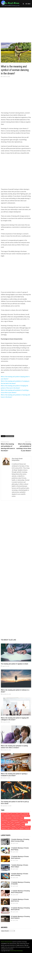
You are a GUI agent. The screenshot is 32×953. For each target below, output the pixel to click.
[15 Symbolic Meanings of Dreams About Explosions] (5, 857)
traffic (8, 828)
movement (18, 824)
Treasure (13, 828)
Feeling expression (14, 820)
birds (21, 813)
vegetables (21, 828)
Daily (3, 818)
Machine (3, 824)
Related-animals (24, 826)
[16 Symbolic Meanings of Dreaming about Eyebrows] (5, 908)
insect (5, 822)
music (23, 824)
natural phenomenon (6, 826)
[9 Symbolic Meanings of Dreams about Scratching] (5, 874)
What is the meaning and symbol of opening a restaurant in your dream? (14, 774)
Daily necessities (8, 818)
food (26, 820)
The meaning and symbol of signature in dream (14, 664)
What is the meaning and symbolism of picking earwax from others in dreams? (14, 746)
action (3, 813)
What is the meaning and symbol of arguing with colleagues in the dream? (15, 719)
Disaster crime (16, 818)
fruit (29, 820)
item (9, 822)
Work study (27, 828)
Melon (13, 824)
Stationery (4, 828)
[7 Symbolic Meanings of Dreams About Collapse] (5, 865)
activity (7, 813)
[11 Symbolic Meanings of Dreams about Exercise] (5, 899)
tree (17, 828)
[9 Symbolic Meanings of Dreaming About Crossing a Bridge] (5, 839)
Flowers (21, 820)
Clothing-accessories (15, 815)
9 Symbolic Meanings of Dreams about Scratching (19, 874)
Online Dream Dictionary (16, 950)
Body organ (26, 813)
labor (12, 822)
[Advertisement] (16, 24)
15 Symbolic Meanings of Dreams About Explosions (20, 857)
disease (21, 818)
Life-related (17, 822)
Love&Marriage (24, 822)
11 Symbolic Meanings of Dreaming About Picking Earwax (20, 891)
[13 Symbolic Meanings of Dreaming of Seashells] (5, 882)
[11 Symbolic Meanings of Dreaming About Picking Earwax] (5, 891)
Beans (17, 813)
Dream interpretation (6, 941)
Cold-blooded (24, 815)
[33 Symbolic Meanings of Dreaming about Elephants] (5, 917)
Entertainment (9, 436)
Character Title (7, 815)
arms (11, 813)
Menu (28, 3)
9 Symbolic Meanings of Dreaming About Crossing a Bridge (20, 840)
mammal (8, 824)
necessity (13, 826)
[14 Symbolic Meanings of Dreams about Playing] (5, 848)
